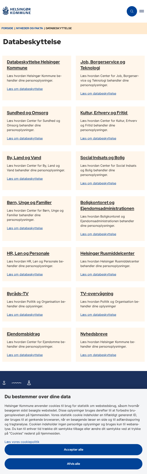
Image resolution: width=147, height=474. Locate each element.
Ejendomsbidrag (23, 334)
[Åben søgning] (132, 11)
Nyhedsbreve (94, 334)
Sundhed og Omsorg (27, 112)
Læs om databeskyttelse (25, 89)
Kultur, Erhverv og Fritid (104, 112)
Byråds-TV (18, 293)
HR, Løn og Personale (28, 253)
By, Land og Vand (24, 157)
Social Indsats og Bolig (102, 157)
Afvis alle (73, 464)
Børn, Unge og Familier (29, 202)
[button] (143, 11)
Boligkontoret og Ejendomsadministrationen (107, 205)
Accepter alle (73, 450)
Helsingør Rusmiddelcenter (107, 253)
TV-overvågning (96, 293)
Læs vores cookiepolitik (22, 442)
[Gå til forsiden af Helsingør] (60, 11)
